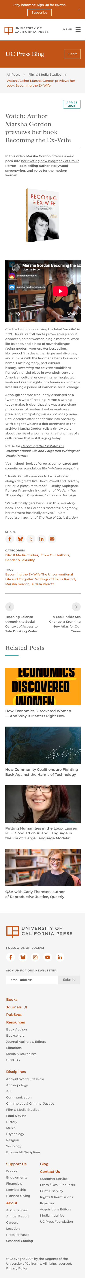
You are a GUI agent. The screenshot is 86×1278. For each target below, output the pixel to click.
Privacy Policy (17, 1268)
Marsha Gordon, (17, 584)
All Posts (13, 75)
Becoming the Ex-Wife (35, 368)
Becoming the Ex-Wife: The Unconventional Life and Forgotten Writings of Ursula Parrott (42, 451)
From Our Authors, (55, 555)
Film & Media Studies (44, 75)
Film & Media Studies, (22, 555)
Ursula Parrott (43, 584)
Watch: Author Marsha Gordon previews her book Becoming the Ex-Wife (41, 83)
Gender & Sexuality (20, 560)
